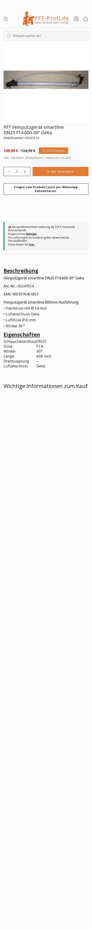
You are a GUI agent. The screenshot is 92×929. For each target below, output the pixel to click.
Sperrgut (31, 234)
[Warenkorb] (85, 18)
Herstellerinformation (27, 448)
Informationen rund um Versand (36, 401)
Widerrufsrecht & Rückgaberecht (37, 417)
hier (32, 244)
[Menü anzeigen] (5, 18)
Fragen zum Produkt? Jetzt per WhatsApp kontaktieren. (46, 189)
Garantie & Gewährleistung (31, 433)
